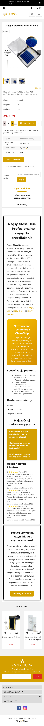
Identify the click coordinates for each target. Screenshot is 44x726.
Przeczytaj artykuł (22, 594)
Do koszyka (29, 123)
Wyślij (21, 180)
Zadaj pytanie (13, 159)
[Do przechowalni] (39, 123)
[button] (38, 8)
